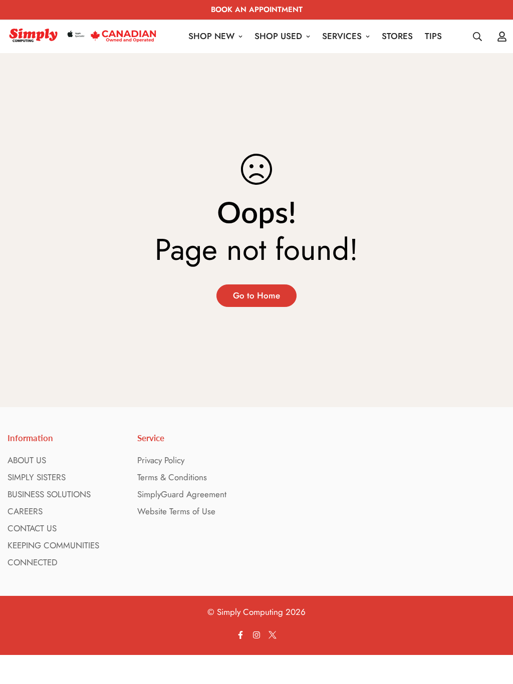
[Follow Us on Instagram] (256, 635)
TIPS (433, 36)
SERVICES (342, 36)
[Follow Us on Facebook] (240, 635)
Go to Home (256, 295)
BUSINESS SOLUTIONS (49, 494)
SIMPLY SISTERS (37, 477)
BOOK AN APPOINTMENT (257, 9)
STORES (397, 36)
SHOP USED (278, 36)
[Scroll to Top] (493, 629)
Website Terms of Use (176, 511)
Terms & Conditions (172, 477)
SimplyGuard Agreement (181, 494)
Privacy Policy (160, 460)
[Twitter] (273, 635)
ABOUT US (27, 460)
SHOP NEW (211, 36)
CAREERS (25, 511)
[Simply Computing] (83, 36)
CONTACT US (32, 528)
